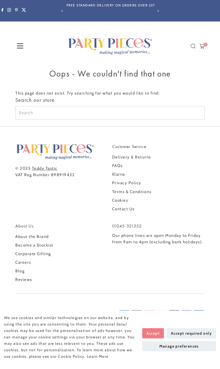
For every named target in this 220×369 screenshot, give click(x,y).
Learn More (98, 356)
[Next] (158, 11)
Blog (19, 271)
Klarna (118, 174)
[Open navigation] (20, 46)
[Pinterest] (16, 10)
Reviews (23, 279)
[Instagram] (9, 10)
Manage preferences (179, 346)
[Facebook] (2, 10)
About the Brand (32, 236)
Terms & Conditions (132, 191)
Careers (23, 262)
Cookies (120, 200)
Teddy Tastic (44, 168)
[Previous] (62, 11)
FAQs (117, 165)
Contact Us (123, 209)
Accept (153, 333)
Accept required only (191, 333)
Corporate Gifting (33, 253)
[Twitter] (23, 10)
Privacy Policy (126, 182)
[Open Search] (193, 46)
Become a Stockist (34, 245)
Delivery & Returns (131, 157)
